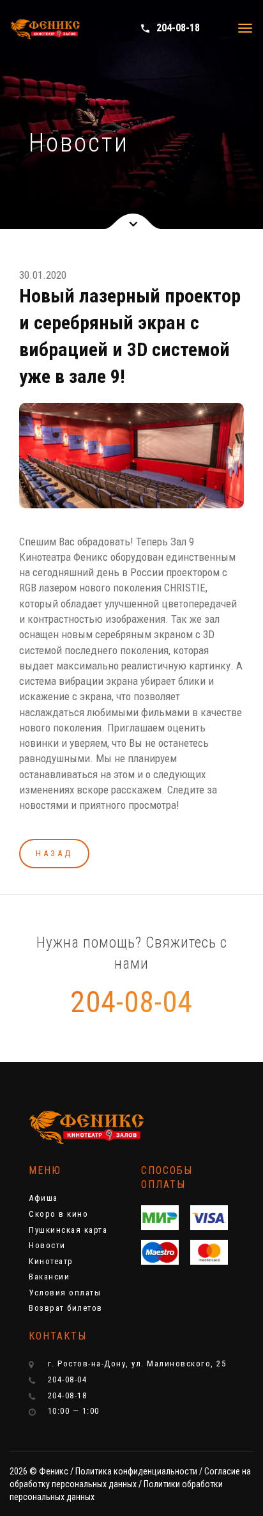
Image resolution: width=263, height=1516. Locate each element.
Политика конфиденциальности (136, 1471)
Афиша (43, 1198)
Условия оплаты (65, 1292)
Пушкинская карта (68, 1230)
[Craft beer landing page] (76, 1127)
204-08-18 (170, 28)
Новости (47, 1245)
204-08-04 (131, 1002)
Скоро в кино (58, 1214)
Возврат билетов (66, 1308)
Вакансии (49, 1276)
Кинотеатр (51, 1261)
